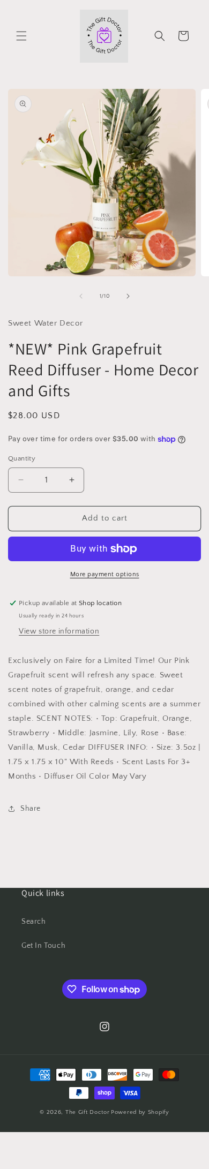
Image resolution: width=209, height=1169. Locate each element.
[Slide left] (81, 296)
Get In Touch (43, 945)
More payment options (104, 574)
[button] (21, 36)
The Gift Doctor (87, 1112)
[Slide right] (128, 296)
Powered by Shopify (140, 1112)
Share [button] (30, 808)
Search (33, 921)
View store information (59, 631)
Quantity (21, 458)
